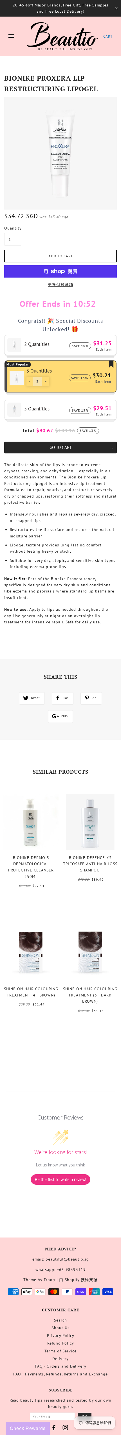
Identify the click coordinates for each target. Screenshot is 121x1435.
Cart (108, 36)
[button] (29, 381)
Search (60, 1320)
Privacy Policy (60, 1335)
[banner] (62, 36)
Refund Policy (60, 1343)
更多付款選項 (60, 284)
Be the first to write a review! (60, 1179)
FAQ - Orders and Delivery (60, 1366)
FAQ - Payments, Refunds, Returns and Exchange (60, 1374)
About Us (60, 1327)
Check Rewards (28, 1428)
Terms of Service (60, 1351)
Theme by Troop (39, 1279)
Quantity (12, 228)
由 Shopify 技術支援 (78, 1279)
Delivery (60, 1358)
